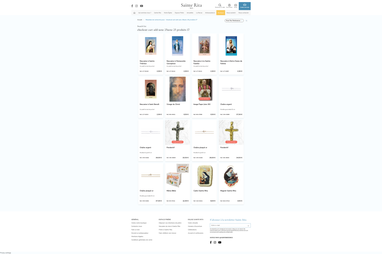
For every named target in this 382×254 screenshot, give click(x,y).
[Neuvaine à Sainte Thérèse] (150, 45)
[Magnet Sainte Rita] (231, 175)
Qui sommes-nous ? (144, 13)
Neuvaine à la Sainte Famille (201, 62)
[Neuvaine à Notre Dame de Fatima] (231, 45)
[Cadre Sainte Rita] (204, 175)
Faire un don (244, 7)
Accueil (139, 20)
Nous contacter (244, 13)
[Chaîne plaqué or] (204, 132)
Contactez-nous (136, 226)
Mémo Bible (171, 191)
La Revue (199, 13)
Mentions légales (137, 236)
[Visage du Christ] (177, 89)
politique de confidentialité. (226, 232)
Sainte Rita (157, 13)
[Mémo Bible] (177, 175)
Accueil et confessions (195, 233)
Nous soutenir (231, 13)
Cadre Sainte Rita (200, 191)
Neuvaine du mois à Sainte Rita (169, 226)
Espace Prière (179, 13)
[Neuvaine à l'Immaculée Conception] (177, 45)
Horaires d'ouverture (195, 226)
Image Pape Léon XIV (201, 104)
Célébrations (192, 230)
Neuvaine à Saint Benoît (149, 104)
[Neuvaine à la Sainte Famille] (204, 45)
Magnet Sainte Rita (228, 191)
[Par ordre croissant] (246, 20)
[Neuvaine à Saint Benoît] (150, 89)
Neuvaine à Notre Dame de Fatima (231, 62)
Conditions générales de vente (141, 240)
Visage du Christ (173, 104)
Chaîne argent (226, 104)
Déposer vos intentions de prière (170, 223)
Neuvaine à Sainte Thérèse (147, 62)
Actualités (190, 13)
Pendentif (171, 147)
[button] (234, 20)
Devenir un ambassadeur (139, 233)
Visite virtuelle (193, 223)
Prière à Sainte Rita (165, 230)
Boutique (221, 13)
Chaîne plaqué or (200, 147)
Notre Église (168, 13)
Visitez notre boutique (139, 223)
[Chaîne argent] (231, 89)
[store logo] (191, 6)
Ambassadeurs (210, 13)
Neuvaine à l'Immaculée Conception (176, 62)
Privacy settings (5, 253)
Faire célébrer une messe (167, 233)
